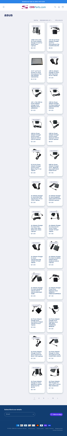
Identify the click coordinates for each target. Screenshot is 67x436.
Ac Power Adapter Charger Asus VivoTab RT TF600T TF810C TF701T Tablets (37, 322)
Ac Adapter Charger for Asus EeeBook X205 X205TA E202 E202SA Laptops (55, 198)
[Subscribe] (33, 414)
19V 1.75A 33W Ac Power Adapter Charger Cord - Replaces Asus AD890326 (36, 105)
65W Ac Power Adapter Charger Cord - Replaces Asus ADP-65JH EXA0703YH (54, 167)
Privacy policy (40, 428)
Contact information (58, 430)
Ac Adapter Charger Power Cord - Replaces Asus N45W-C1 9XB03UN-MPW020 (55, 290)
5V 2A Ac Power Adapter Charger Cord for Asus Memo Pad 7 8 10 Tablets (36, 167)
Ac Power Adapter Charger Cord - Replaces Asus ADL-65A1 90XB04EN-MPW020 (54, 322)
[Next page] (57, 398)
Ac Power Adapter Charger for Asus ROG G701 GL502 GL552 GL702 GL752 (36, 384)
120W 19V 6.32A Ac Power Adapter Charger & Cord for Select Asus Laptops (36, 42)
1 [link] (34, 398)
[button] (3, 7)
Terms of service (49, 428)
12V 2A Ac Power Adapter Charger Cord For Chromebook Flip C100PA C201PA (54, 42)
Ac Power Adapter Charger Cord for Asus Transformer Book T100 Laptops (37, 354)
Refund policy (31, 428)
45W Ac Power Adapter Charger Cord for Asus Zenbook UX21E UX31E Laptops (54, 136)
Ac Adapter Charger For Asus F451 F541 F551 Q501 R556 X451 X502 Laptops (37, 228)
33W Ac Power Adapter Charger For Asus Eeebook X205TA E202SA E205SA (54, 105)
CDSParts (14, 428)
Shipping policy (59, 428)
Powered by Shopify (22, 428)
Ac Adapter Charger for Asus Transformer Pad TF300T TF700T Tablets (37, 259)
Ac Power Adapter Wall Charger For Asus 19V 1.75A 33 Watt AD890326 (54, 383)
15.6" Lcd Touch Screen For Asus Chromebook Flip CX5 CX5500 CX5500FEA (36, 74)
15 (53, 398)
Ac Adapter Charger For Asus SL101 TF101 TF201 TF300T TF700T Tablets (55, 228)
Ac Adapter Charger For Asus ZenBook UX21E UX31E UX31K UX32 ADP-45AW (37, 290)
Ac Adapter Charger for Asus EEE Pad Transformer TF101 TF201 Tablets (37, 198)
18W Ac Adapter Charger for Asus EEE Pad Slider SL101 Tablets (54, 73)
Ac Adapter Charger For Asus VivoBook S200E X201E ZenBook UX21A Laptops (55, 259)
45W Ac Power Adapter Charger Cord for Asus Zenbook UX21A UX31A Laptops (36, 136)
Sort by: (36, 20)
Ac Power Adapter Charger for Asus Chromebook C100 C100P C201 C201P (55, 354)
